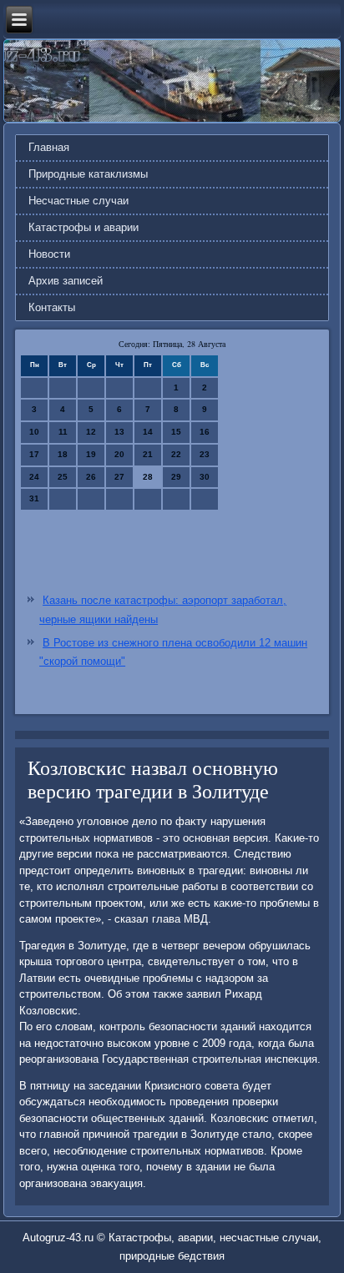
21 (148, 454)
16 (205, 431)
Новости (49, 254)
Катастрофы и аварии (83, 227)
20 (119, 454)
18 (63, 454)
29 (176, 476)
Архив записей (65, 280)
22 (176, 454)
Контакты (51, 307)
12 (91, 431)
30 (205, 476)
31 (34, 498)
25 (63, 476)
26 (91, 476)
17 (34, 454)
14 (148, 431)
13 (119, 431)
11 (63, 431)
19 (91, 454)
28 (148, 476)
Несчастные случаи (78, 200)
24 (34, 476)
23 (205, 454)
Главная (48, 147)
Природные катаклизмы (88, 174)
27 (119, 476)
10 (34, 431)
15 (176, 431)
